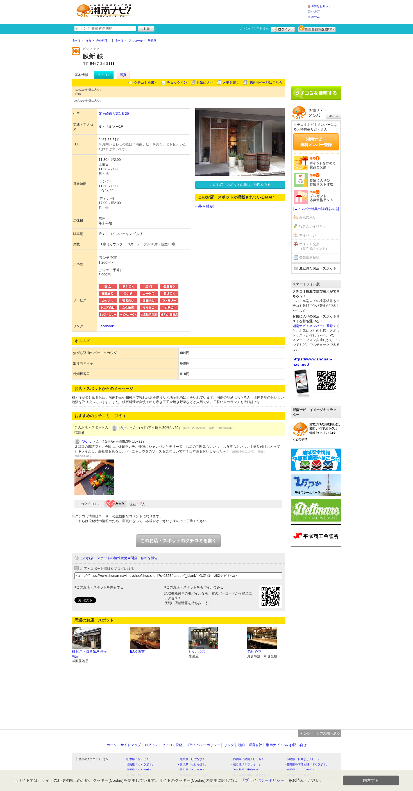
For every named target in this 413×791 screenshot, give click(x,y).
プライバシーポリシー (203, 745)
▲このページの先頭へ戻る (319, 733)
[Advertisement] (221, 11)
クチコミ (104, 75)
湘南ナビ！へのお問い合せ (286, 745)
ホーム (315, 16)
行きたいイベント (312, 226)
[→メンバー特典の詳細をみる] (316, 209)
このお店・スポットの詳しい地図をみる (240, 185)
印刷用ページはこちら (265, 82)
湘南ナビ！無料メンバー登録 (316, 142)
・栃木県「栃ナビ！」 (138, 759)
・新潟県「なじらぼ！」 (192, 764)
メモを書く (231, 82)
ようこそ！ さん (254, 28)
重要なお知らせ (321, 6)
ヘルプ (315, 11)
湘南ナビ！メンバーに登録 (312, 326)
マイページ (307, 235)
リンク (229, 745)
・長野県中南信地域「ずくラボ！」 (306, 764)
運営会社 (255, 745)
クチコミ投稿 (172, 745)
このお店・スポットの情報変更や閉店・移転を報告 (119, 558)
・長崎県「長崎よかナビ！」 (302, 759)
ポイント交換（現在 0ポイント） (314, 246)
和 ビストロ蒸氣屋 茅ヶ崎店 (89, 654)
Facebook (106, 326)
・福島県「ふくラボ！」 (139, 764)
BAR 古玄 (137, 651)
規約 (241, 745)
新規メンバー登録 (317, 28)
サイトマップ (131, 745)
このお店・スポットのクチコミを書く (178, 540)
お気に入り (204, 82)
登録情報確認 (309, 258)
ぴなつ (124, 428)
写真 (123, 75)
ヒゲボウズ (197, 651)
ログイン (283, 28)
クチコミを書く (146, 82)
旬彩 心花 (254, 651)
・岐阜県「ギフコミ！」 (245, 764)
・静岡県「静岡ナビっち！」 (248, 759)
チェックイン (177, 82)
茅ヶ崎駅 (206, 206)
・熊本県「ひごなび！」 (192, 759)
